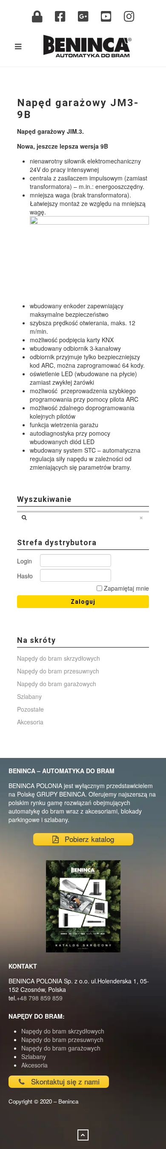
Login (24, 561)
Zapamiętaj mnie (125, 588)
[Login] (37, 16)
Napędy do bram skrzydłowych (58, 658)
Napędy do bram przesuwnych (58, 671)
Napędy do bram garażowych (56, 683)
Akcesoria (30, 722)
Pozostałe (30, 709)
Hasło (25, 576)
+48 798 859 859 (40, 998)
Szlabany (29, 696)
